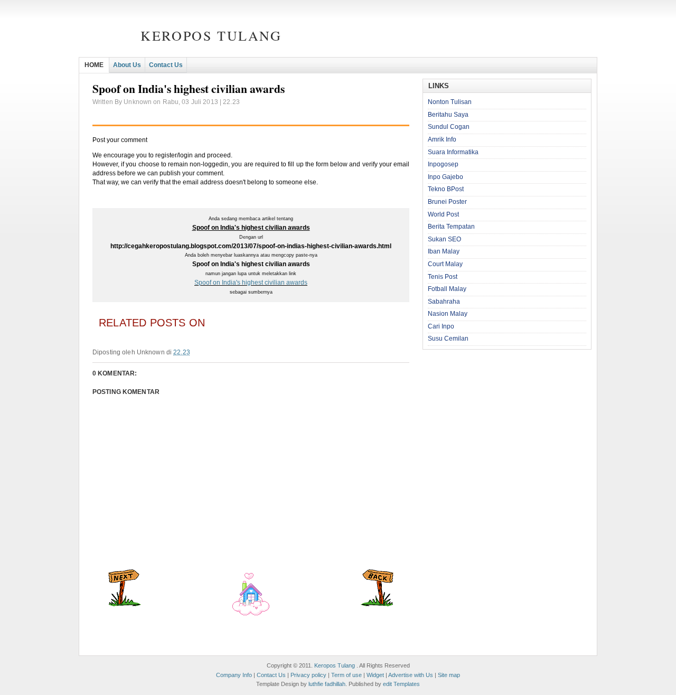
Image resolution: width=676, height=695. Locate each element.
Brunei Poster (447, 201)
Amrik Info (442, 139)
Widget (375, 675)
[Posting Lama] (377, 604)
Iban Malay (443, 251)
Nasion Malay (447, 313)
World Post (443, 214)
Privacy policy (308, 675)
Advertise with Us (410, 675)
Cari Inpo (441, 326)
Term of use (346, 675)
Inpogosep (443, 164)
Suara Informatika (453, 152)
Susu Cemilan (448, 338)
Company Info (234, 675)
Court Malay (445, 264)
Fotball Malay (447, 289)
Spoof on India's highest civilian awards (250, 282)
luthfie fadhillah (326, 684)
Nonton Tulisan (450, 102)
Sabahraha (444, 301)
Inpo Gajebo (445, 177)
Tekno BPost (446, 189)
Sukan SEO (444, 239)
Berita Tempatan (451, 226)
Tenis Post (442, 276)
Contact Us (166, 65)
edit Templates (401, 684)
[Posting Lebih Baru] (124, 604)
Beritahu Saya (448, 114)
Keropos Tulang (210, 35)
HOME (94, 65)
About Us (127, 65)
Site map (449, 675)
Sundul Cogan (449, 126)
